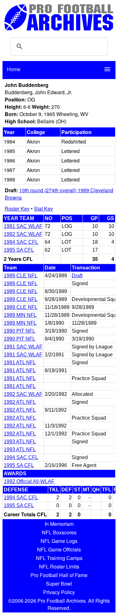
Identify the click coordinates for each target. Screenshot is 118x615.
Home (13, 69)
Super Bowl (59, 583)
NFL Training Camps (59, 558)
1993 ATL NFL (20, 441)
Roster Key (17, 208)
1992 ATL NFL (20, 402)
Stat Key (43, 208)
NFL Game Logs (59, 540)
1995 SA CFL (19, 250)
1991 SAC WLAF (23, 226)
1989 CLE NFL (20, 275)
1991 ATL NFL (20, 362)
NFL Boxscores (59, 532)
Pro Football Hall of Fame (59, 575)
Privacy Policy (59, 592)
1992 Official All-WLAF (29, 481)
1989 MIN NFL (20, 315)
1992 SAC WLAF (23, 234)
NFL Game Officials (59, 549)
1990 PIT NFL (19, 331)
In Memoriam (59, 523)
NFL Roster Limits (59, 566)
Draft (77, 275)
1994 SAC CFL (21, 242)
